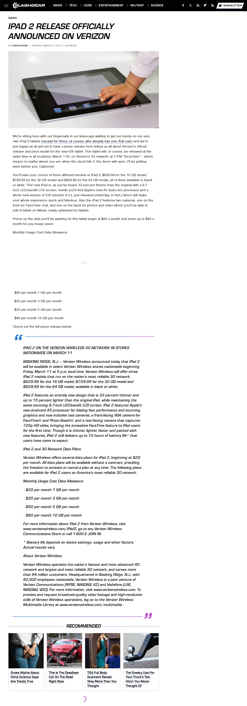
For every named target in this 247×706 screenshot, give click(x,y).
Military (137, 5)
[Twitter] (190, 5)
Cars (88, 5)
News (57, 5)
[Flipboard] (205, 5)
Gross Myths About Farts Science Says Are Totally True (25, 677)
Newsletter (232, 5)
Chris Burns (20, 45)
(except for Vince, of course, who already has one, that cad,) (87, 141)
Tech (73, 5)
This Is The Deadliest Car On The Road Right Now (64, 677)
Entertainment (111, 5)
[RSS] (213, 5)
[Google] (198, 5)
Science (157, 5)
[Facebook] (183, 5)
